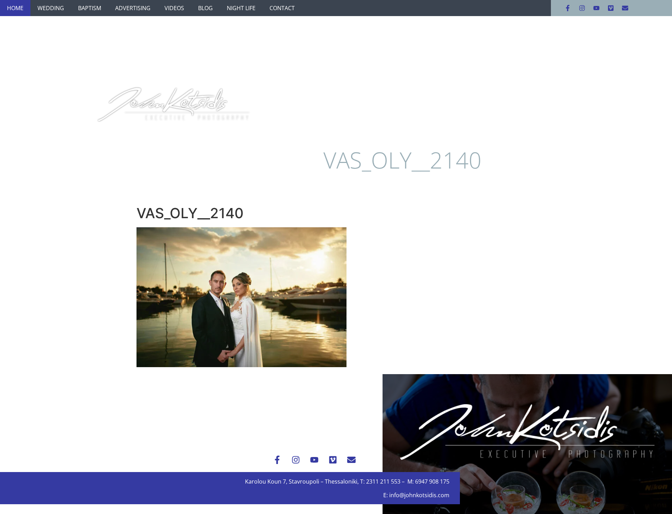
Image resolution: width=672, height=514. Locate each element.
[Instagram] (582, 8)
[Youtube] (596, 8)
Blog (205, 8)
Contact (282, 8)
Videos (174, 8)
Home (15, 8)
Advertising (132, 8)
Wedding (50, 8)
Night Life (241, 8)
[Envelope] (625, 8)
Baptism (89, 8)
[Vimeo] (610, 8)
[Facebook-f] (567, 8)
